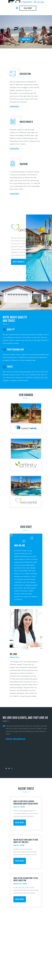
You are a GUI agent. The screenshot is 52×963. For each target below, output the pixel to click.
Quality (11, 329)
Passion (24, 164)
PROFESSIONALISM (15, 349)
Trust (10, 366)
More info (26, 39)
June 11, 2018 (19, 807)
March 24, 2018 (20, 884)
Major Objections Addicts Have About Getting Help (25, 841)
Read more (19, 822)
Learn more (14, 107)
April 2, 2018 (18, 845)
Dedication (25, 73)
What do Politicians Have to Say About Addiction (25, 879)
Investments (26, 121)
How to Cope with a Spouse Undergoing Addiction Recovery (25, 802)
